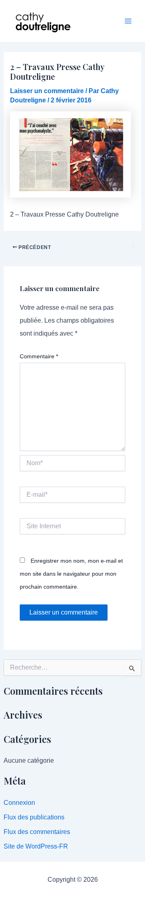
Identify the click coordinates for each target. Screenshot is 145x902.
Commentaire (39, 356)
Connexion (19, 802)
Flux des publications (34, 817)
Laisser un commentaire (47, 90)
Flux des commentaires (37, 831)
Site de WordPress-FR (36, 846)
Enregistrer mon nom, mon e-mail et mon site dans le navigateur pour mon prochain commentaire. (71, 573)
